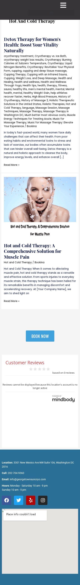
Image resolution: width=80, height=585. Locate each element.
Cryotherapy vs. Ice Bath (50, 56)
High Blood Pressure (44, 96)
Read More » (11, 165)
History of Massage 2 (34, 100)
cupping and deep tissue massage (45, 71)
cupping (17, 71)
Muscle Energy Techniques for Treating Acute (40, 117)
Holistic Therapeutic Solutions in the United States (39, 102)
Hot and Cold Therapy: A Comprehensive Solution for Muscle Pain (32, 251)
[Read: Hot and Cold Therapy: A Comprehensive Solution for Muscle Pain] (40, 208)
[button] (51, 13)
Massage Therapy (31, 111)
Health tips (29, 85)
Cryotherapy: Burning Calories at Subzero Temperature (37, 61)
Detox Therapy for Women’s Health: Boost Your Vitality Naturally (32, 45)
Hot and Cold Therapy (18, 262)
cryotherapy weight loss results (24, 60)
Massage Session (46, 108)
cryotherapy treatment (18, 56)
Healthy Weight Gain (36, 93)
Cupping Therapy (15, 74)
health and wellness (27, 82)
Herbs (27, 96)
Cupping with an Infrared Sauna (47, 74)
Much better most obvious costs (45, 115)
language (28, 108)
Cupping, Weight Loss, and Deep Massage (30, 78)
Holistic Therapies (53, 104)
